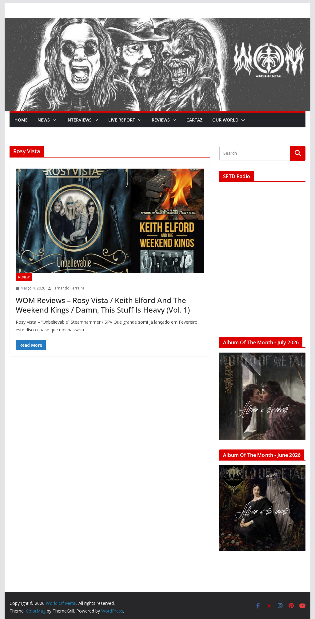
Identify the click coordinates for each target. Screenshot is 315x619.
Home (21, 120)
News (44, 120)
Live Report (121, 120)
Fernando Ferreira (68, 288)
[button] (53, 120)
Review (24, 277)
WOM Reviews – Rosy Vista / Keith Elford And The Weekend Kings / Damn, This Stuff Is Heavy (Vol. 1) (103, 305)
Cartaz (194, 120)
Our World (225, 120)
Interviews (79, 120)
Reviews (161, 120)
